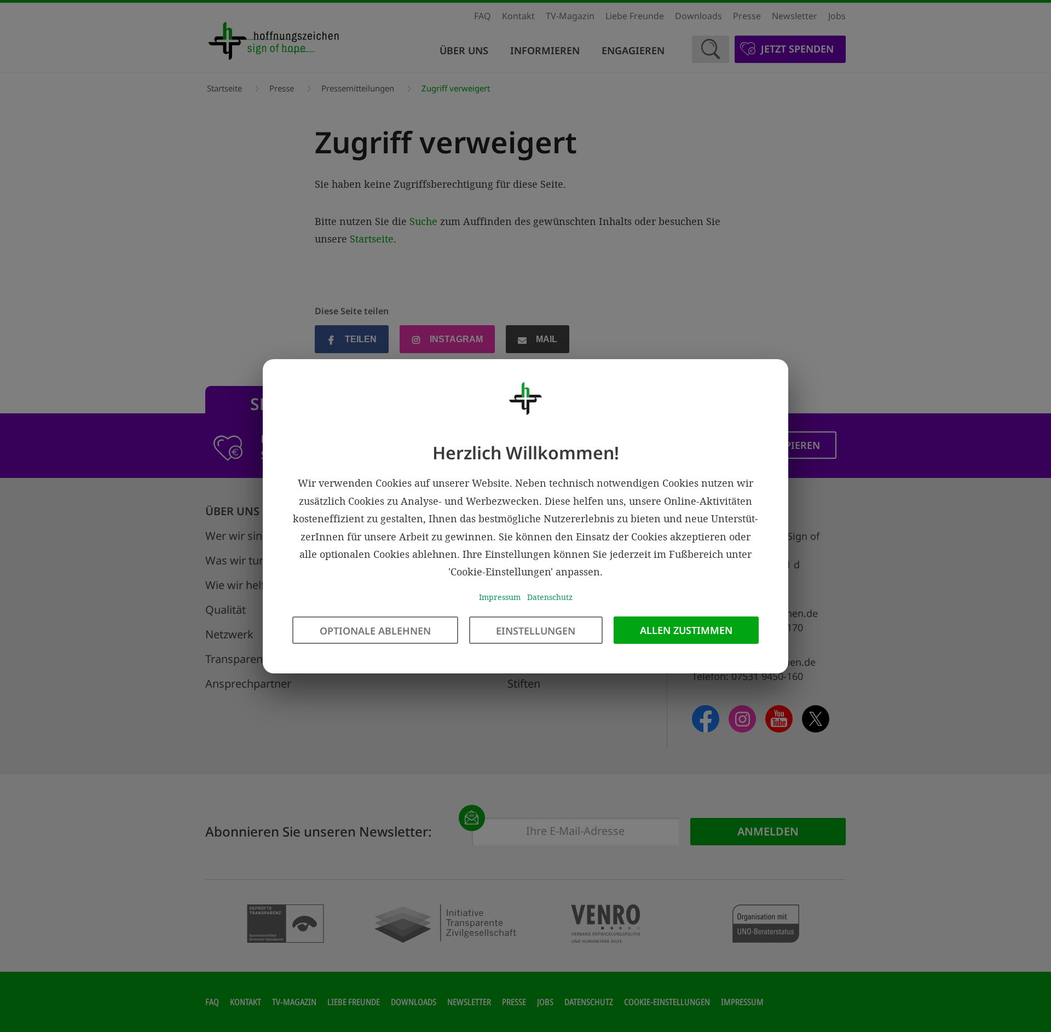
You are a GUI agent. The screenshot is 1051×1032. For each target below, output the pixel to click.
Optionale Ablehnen (375, 630)
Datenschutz (550, 596)
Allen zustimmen (686, 629)
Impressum (500, 596)
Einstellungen (535, 630)
